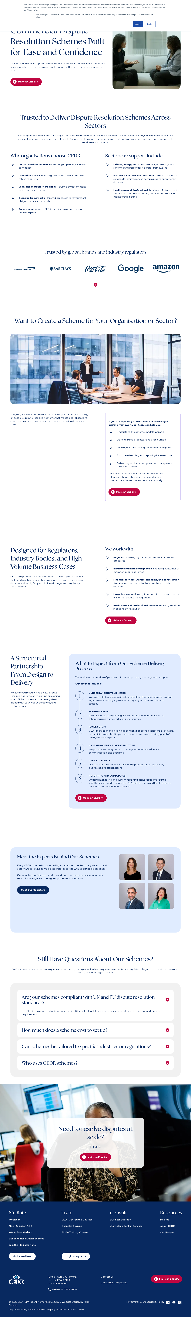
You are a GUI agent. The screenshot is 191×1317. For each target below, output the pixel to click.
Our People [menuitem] (167, 1232)
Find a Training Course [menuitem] (75, 1232)
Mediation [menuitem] (14, 1219)
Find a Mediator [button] (22, 1256)
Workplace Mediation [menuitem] (21, 1232)
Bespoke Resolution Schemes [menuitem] (26, 1238)
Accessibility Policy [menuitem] (153, 1301)
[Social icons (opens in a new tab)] (168, 1302)
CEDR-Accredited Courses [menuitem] (77, 1219)
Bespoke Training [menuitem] (72, 1226)
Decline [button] (150, 24)
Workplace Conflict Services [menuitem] (126, 1226)
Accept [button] (137, 24)
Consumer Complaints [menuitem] (114, 1282)
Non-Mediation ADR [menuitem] (20, 1226)
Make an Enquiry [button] (28, 81)
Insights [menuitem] (164, 1219)
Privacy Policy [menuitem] (134, 1301)
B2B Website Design (68, 1301)
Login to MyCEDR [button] (76, 1256)
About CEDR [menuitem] (167, 1226)
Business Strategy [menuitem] (120, 1219)
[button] (95, 285)
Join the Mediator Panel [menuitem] (23, 1244)
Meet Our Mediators (33, 890)
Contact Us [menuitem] (107, 1276)
